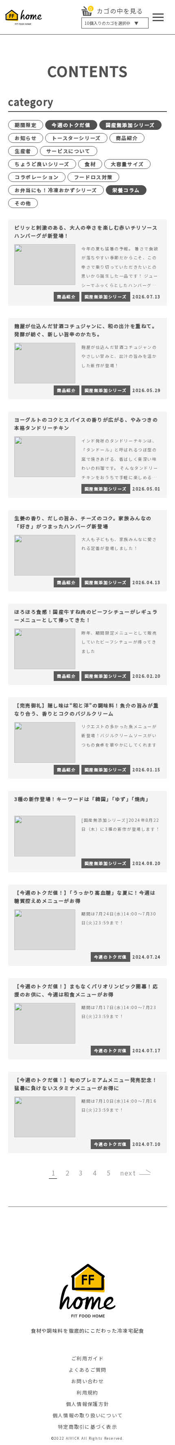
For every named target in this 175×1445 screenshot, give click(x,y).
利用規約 (87, 1392)
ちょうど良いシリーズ (42, 163)
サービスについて (68, 150)
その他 (23, 202)
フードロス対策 (93, 176)
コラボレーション (37, 176)
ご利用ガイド (87, 1358)
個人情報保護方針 (87, 1403)
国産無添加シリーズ (130, 124)
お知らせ (26, 137)
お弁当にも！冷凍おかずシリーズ (56, 189)
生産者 (23, 150)
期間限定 (26, 124)
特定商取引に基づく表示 (87, 1426)
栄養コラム (126, 189)
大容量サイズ (127, 163)
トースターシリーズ (76, 137)
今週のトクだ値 (71, 124)
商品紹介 (127, 137)
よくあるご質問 (88, 1369)
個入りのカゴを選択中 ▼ (111, 23)
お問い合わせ (87, 1380)
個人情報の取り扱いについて (87, 1415)
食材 (90, 163)
